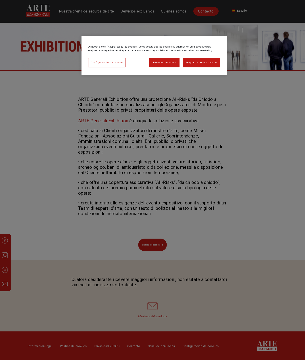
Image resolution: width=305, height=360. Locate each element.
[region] (154, 55)
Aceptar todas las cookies (201, 62)
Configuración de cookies (107, 62)
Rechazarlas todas (164, 62)
